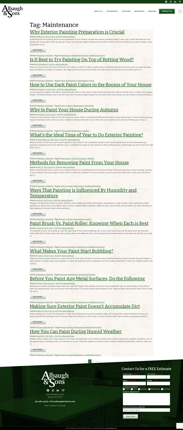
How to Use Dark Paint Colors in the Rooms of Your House (91, 84)
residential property (97, 56)
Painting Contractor (45, 56)
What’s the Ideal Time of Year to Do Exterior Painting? (86, 135)
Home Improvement (45, 327)
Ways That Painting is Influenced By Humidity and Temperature (83, 192)
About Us (98, 11)
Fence (127, 389)
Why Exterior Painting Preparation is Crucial (77, 32)
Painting (144, 389)
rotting (91, 81)
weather (86, 131)
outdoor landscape (79, 159)
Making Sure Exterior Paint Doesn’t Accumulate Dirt (85, 306)
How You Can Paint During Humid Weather (76, 331)
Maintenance (66, 56)
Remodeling (155, 389)
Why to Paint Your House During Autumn (74, 110)
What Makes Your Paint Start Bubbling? (71, 251)
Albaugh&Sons (69, 37)
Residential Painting (80, 56)
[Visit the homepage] (55, 379)
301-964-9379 (41, 401)
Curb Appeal (66, 131)
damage (64, 275)
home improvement (69, 81)
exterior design (67, 186)
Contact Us (167, 11)
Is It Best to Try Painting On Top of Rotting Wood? (82, 59)
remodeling (89, 106)
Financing (152, 11)
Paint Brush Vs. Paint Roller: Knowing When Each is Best (89, 223)
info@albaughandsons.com (62, 401)
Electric (167, 389)
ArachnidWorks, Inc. (111, 428)
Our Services (112, 11)
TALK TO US (130, 416)
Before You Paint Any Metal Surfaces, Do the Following (87, 278)
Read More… (39, 50)
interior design (67, 106)
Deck (135, 389)
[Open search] (180, 11)
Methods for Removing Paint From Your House (79, 162)
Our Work (126, 11)
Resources (139, 11)
